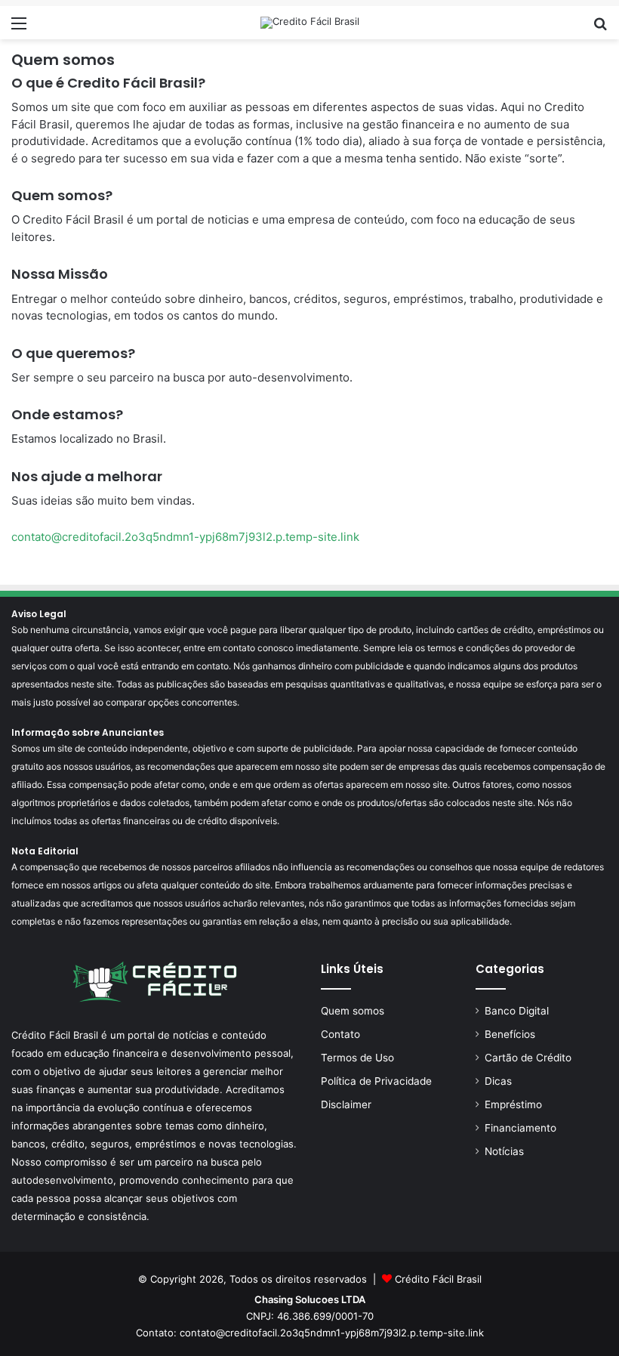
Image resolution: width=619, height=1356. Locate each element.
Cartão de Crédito (528, 1058)
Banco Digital (517, 1011)
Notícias (504, 1151)
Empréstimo (513, 1104)
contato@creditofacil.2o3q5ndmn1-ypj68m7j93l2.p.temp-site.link (185, 537)
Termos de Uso (357, 1058)
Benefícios (510, 1034)
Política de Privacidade (376, 1081)
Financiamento (520, 1128)
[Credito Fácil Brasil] (309, 23)
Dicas (498, 1081)
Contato (340, 1034)
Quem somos (352, 1011)
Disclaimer (346, 1104)
